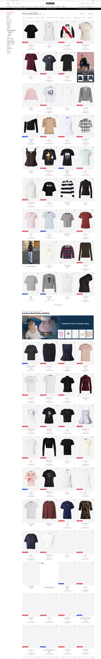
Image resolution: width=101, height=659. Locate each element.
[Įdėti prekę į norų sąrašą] (38, 21)
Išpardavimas (30, 17)
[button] (83, 14)
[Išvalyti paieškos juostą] (93, 6)
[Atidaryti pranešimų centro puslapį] (88, 3)
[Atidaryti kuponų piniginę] (82, 3)
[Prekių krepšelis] (93, 3)
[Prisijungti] (85, 3)
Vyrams (13, 3)
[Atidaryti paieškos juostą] (79, 6)
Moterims (8, 3)
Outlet (9, 0)
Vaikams (18, 3)
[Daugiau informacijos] (31, 50)
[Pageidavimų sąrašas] (91, 3)
